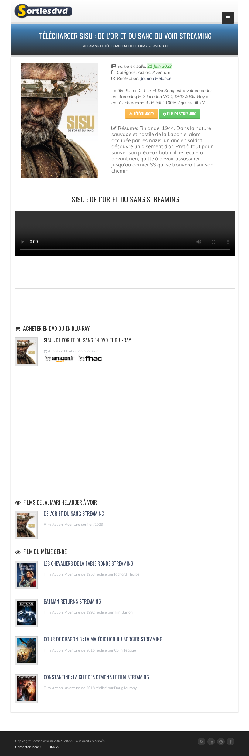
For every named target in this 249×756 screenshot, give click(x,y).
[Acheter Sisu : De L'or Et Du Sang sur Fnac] (90, 358)
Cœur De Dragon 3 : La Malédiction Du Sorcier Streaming (103, 639)
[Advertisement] (125, 271)
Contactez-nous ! (28, 747)
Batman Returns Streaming (72, 601)
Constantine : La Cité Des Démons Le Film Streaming (96, 677)
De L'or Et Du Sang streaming (74, 513)
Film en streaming (181, 113)
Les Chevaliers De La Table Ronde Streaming (88, 563)
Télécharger (143, 113)
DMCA (54, 747)
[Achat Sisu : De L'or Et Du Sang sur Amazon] (60, 358)
